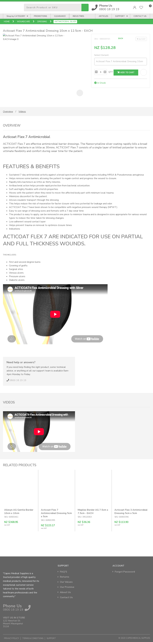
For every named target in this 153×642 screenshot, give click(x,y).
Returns (64, 576)
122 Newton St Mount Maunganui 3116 (13, 623)
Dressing (42, 21)
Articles (103, 16)
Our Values (66, 582)
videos (22, 111)
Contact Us (66, 597)
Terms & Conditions (32, 638)
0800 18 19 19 (109, 7)
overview (8, 111)
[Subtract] (96, 72)
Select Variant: (101, 54)
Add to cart (127, 72)
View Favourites (141, 7)
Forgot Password (125, 571)
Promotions (40, 16)
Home (7, 21)
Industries (78, 16)
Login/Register (134, 7)
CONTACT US (140, 16)
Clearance (60, 16)
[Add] (105, 72)
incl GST (142, 39)
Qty (110, 72)
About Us (65, 592)
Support (120, 16)
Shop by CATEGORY (16, 16)
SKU (96, 38)
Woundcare (23, 21)
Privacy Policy (11, 638)
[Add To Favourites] (143, 72)
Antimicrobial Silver (65, 21)
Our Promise (67, 587)
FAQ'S (63, 571)
